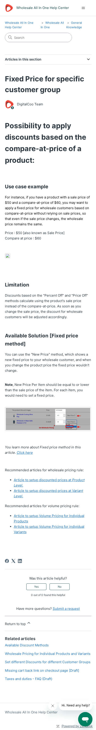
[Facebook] (7, 561)
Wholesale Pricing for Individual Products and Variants (47, 654)
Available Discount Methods (27, 645)
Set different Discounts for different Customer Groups (47, 662)
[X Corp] (13, 561)
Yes (36, 586)
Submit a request (66, 608)
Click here (25, 452)
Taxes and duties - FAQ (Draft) (28, 679)
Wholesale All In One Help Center (31, 712)
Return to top (16, 624)
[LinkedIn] (20, 561)
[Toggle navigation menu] (83, 8)
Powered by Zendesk (77, 726)
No (59, 586)
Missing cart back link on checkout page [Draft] (42, 670)
